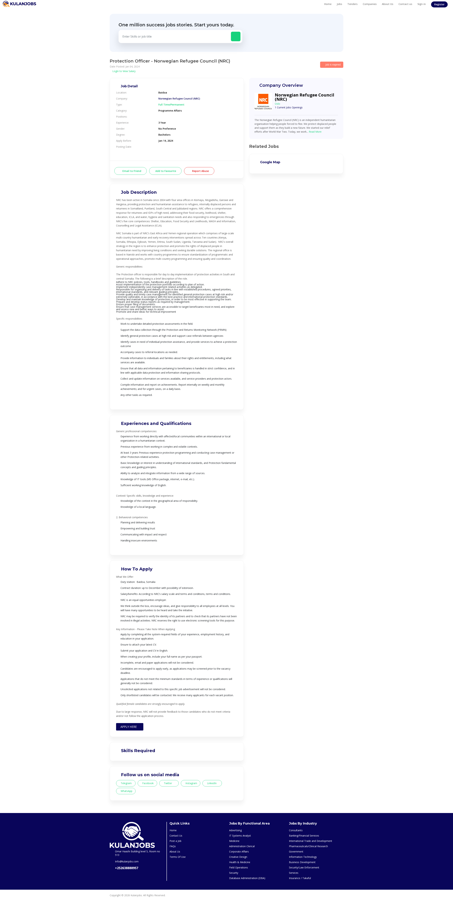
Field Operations (238, 867)
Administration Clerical (242, 846)
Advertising (235, 830)
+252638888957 (126, 868)
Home (327, 4)
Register (439, 4)
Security (233, 872)
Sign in (421, 4)
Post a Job (175, 841)
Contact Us (176, 835)
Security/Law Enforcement (304, 867)
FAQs (173, 846)
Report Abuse (200, 171)
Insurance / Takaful (300, 878)
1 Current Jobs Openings (289, 107)
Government (296, 851)
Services (293, 872)
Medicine (234, 841)
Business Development (302, 862)
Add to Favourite (165, 171)
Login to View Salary (124, 71)
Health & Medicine (239, 862)
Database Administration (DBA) (247, 878)
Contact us (405, 4)
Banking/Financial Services (304, 835)
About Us (387, 4)
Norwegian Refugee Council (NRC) (179, 98)
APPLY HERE (130, 727)
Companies (370, 4)
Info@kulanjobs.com (127, 861)
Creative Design (238, 857)
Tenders (352, 4)
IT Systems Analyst (240, 835)
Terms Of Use (178, 857)
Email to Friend (131, 171)
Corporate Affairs (239, 851)
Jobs (339, 4)
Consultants (296, 830)
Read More (315, 131)
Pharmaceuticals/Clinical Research (308, 846)
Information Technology (303, 857)
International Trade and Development (310, 841)
